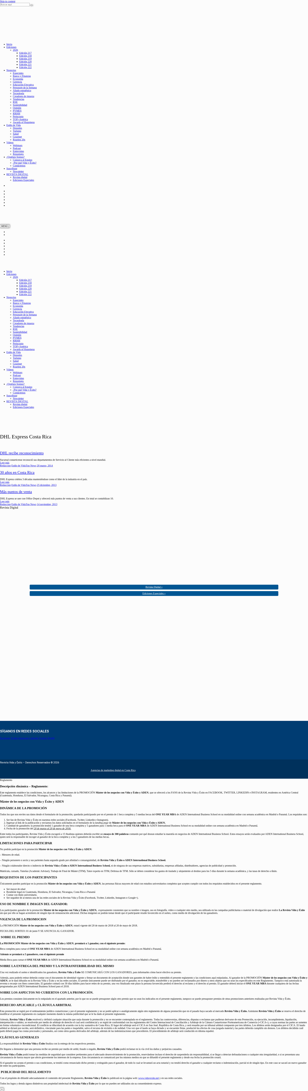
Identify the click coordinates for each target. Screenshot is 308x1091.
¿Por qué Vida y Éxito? (24, 162)
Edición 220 (25, 61)
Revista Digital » (154, 587)
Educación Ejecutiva (23, 84)
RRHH (16, 113)
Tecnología (18, 93)
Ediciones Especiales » (154, 593)
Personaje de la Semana (25, 87)
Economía (18, 79)
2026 (15, 50)
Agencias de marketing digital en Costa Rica (113, 770)
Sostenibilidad (20, 105)
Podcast (17, 148)
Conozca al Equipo (22, 159)
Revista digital (20, 177)
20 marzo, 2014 (45, 465)
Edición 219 (25, 58)
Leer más (4, 462)
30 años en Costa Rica (17, 472)
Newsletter (18, 171)
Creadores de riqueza (23, 96)
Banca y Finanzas (22, 76)
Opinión (17, 107)
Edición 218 (25, 55)
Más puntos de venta (16, 492)
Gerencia (17, 81)
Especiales (18, 73)
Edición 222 (25, 67)
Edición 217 (25, 53)
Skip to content (7, 1)
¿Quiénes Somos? (15, 157)
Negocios (11, 70)
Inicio (9, 44)
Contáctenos (19, 165)
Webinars (17, 145)
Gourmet (17, 136)
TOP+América (20, 119)
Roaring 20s (19, 139)
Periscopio (18, 116)
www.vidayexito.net (148, 1078)
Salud (16, 133)
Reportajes (18, 154)
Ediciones (11, 47)
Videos (9, 142)
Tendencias (18, 99)
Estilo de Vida (13, 125)
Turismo (17, 131)
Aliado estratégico (22, 90)
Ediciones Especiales (23, 180)
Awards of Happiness (24, 122)
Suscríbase (11, 168)
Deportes (17, 128)
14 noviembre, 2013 (47, 504)
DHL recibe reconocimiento (22, 453)
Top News (31, 465)
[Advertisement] (24, 659)
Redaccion (5, 465)
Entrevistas (18, 151)
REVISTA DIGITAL (17, 174)
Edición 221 (25, 64)
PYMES (17, 110)
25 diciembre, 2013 (46, 485)
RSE (15, 102)
